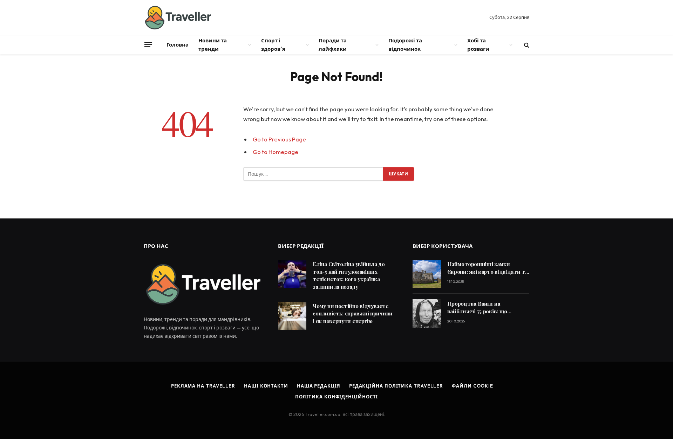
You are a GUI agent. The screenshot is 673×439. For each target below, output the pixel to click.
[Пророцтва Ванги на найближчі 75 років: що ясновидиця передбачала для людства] (427, 313)
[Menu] (148, 44)
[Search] (526, 45)
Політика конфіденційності (336, 396)
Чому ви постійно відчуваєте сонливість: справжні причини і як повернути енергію (353, 313)
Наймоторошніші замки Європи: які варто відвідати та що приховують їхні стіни (487, 268)
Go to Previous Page (279, 139)
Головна (177, 44)
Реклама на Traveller (203, 386)
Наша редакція (318, 386)
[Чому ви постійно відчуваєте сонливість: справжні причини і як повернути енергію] (292, 316)
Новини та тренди (212, 44)
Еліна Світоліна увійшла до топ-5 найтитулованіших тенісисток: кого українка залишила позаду (349, 275)
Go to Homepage (275, 151)
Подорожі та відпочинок (405, 44)
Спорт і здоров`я (273, 44)
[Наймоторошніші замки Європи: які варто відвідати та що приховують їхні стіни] (427, 274)
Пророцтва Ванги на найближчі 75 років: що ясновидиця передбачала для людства (485, 307)
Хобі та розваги (478, 44)
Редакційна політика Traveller (396, 386)
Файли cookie (472, 386)
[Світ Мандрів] (177, 17)
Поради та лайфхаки (333, 44)
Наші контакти (266, 386)
